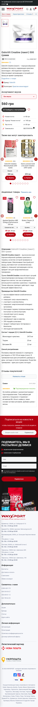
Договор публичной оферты (11, 636)
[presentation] (2, 159)
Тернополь (14, 689)
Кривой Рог (5, 698)
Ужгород (27, 696)
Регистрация (6, 630)
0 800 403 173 (6, 588)
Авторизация (6, 627)
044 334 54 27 (6, 591)
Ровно (17, 696)
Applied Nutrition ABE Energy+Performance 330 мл (10, 222)
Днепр (15, 687)
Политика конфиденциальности (12, 633)
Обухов (12, 700)
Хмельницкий (23, 689)
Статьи (4, 614)
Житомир (16, 691)
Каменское (19, 700)
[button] (3, 9)
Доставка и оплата (8, 572)
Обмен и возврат (7, 579)
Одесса (17, 694)
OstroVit (12, 82)
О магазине (5, 575)
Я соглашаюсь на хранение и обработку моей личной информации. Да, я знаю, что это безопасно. (18, 471)
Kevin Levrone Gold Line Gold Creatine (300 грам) (28, 166)
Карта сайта (6, 617)
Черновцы (7, 689)
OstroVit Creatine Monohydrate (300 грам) (10, 166)
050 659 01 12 (6, 595)
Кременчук (13, 698)
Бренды (4, 611)
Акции (4, 607)
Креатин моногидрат (20, 86)
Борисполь (32, 698)
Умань (33, 696)
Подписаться (29, 432)
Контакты (5, 569)
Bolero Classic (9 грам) (28, 221)
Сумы (13, 696)
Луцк (22, 696)
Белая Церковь (23, 698)
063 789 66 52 (6, 598)
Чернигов (8, 691)
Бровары (6, 700)
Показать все (26, 192)
